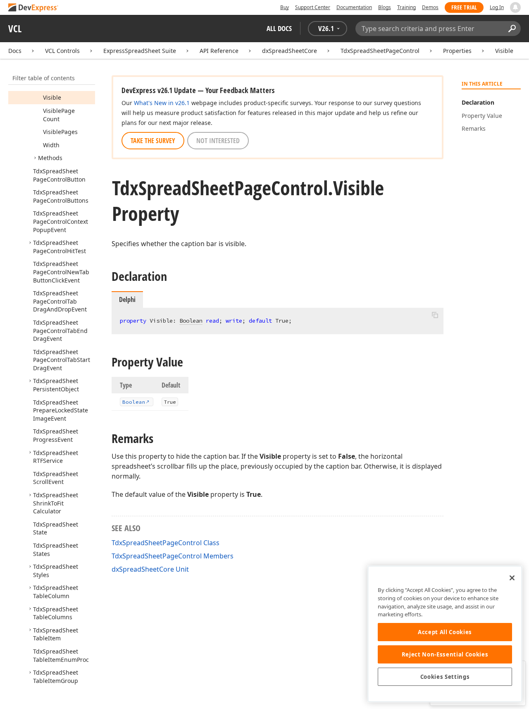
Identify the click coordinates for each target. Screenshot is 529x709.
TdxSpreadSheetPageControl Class (165, 542)
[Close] (512, 578)
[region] (444, 633)
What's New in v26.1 (162, 103)
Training (406, 7)
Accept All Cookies (445, 632)
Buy (284, 7)
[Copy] (435, 315)
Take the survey (153, 140)
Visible (504, 51)
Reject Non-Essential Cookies (445, 654)
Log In (497, 7)
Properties (457, 51)
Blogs (384, 7)
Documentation (354, 7)
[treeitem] (52, 97)
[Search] (512, 28)
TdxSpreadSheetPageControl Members (173, 555)
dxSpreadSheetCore (289, 51)
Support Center (312, 7)
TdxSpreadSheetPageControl (380, 51)
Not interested (218, 140)
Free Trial (464, 7)
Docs (14, 51)
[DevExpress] (33, 8)
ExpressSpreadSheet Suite (139, 51)
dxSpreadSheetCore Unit (150, 569)
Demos (430, 7)
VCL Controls (62, 51)
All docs (279, 28)
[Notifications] (515, 7)
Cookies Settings (445, 676)
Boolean (191, 320)
